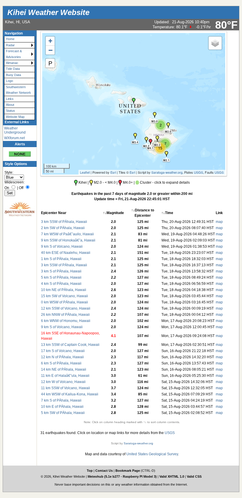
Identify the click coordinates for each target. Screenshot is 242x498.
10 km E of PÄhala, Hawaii (62, 407)
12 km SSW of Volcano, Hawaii (65, 308)
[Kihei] (133, 101)
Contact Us (104, 470)
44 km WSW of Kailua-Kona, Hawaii (69, 394)
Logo (9, 81)
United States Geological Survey (152, 454)
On (6, 188)
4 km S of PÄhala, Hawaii (61, 284)
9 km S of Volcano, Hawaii (62, 246)
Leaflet (85, 172)
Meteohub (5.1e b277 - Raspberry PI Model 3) (123, 476)
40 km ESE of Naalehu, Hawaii (65, 253)
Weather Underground (15, 130)
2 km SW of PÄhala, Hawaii (63, 228)
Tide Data (13, 68)
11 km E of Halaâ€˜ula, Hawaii (65, 376)
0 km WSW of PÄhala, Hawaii (64, 302)
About (10, 104)
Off (21, 188)
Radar (10, 45)
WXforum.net (14, 138)
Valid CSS (194, 476)
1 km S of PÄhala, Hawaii (61, 259)
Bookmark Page (127, 470)
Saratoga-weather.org (166, 172)
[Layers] (215, 43)
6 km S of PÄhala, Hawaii (61, 363)
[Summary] (20, 152)
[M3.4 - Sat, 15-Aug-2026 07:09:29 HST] (135, 136)
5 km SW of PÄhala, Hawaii (63, 413)
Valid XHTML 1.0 (171, 476)
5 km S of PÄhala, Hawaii (61, 277)
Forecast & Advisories (14, 53)
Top (90, 470)
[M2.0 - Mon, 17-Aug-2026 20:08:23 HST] (168, 125)
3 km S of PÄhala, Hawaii (61, 271)
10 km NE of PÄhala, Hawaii (63, 290)
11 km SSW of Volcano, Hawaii (65, 388)
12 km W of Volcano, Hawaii (63, 382)
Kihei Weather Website (48, 12)
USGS (198, 172)
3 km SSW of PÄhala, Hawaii (64, 222)
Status (10, 110)
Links (10, 99)
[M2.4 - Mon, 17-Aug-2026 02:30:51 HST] (146, 140)
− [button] (50, 50)
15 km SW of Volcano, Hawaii (64, 296)
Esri (113, 172)
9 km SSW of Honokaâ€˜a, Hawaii (68, 240)
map (219, 222)
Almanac (12, 63)
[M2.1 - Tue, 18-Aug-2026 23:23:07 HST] (166, 154)
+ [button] (50, 41)
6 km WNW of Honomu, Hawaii (65, 321)
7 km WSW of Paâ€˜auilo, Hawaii (67, 234)
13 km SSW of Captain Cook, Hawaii (70, 345)
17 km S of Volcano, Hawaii (63, 351)
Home (10, 39)
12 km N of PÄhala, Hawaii (62, 357)
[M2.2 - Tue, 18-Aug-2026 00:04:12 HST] (157, 139)
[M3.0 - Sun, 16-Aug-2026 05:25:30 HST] (154, 115)
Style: (8, 172)
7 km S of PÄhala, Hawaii (61, 400)
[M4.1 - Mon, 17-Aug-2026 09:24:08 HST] (150, 142)
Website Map (15, 117)
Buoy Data (13, 75)
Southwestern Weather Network (18, 89)
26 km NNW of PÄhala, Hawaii (65, 315)
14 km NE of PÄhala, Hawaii (63, 369)
